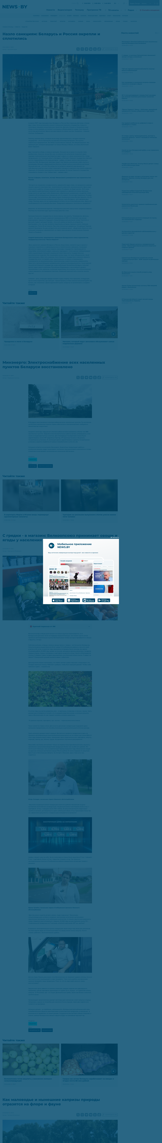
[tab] (58, 600)
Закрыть (115, 537)
